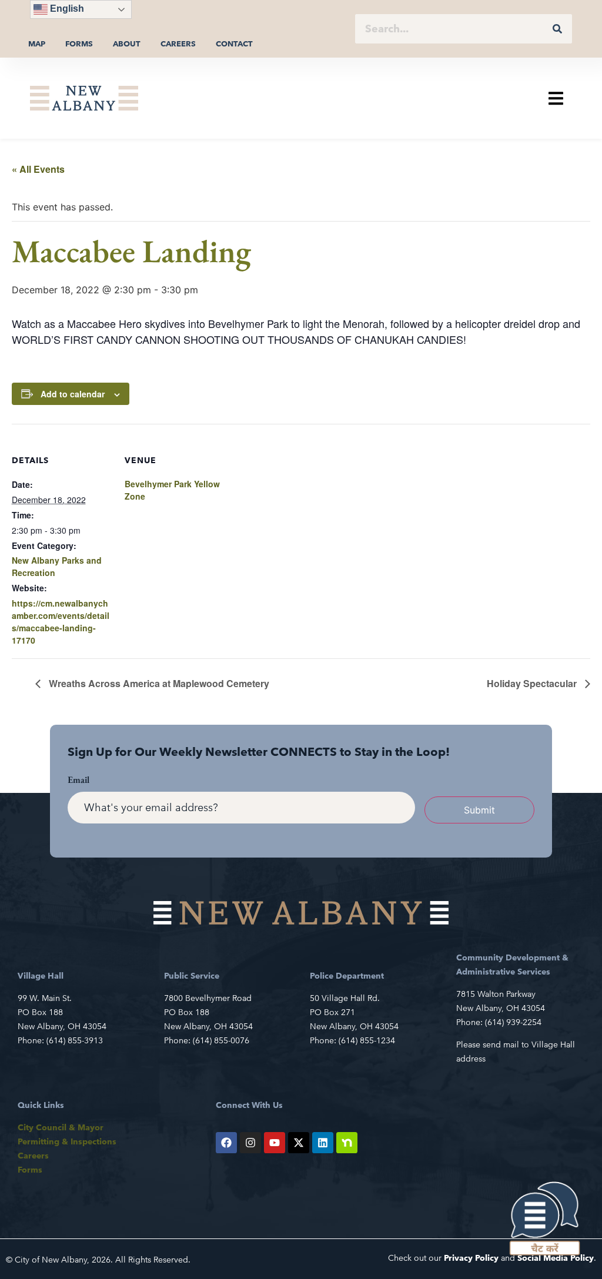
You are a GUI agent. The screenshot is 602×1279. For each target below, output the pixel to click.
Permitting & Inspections (67, 1141)
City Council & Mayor (60, 1127)
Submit (479, 810)
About (127, 44)
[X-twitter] (298, 1142)
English (66, 9)
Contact (234, 44)
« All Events (38, 169)
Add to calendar (73, 394)
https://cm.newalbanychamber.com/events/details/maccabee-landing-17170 (60, 621)
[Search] (557, 28)
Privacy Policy (471, 1258)
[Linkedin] (322, 1142)
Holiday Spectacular (533, 683)
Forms (79, 44)
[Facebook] (226, 1142)
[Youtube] (274, 1142)
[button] (556, 98)
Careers (178, 44)
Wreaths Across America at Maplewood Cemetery (157, 683)
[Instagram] (250, 1142)
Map (36, 44)
